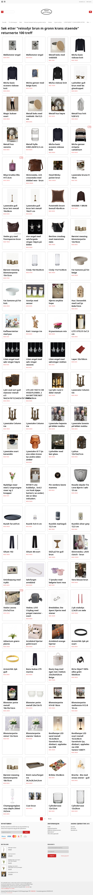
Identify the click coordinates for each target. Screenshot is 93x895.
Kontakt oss (74, 830)
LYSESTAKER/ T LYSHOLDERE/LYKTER (74, 22)
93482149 (33, 891)
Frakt (49, 826)
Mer (88, 22)
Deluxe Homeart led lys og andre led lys (35, 22)
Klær (20, 22)
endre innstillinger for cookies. (8, 888)
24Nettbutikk (9, 892)
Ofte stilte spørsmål (53, 833)
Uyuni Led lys (58, 22)
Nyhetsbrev (51, 832)
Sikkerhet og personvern (54, 830)
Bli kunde (73, 828)
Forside (4, 22)
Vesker (50, 22)
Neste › (50, 818)
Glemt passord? (65, 856)
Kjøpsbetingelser (52, 828)
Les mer (28, 887)
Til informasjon (13, 22)
